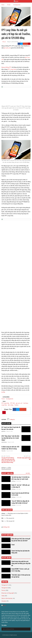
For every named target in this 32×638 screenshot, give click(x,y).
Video (3, 595)
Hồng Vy (4, 41)
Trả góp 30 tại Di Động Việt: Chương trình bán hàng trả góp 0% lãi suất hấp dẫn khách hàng (8, 460)
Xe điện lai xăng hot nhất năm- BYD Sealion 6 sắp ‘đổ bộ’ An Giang (10, 448)
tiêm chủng (10, 405)
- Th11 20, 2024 (18, 497)
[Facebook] (19, 44)
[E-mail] (26, 44)
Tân (2, 521)
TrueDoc (16, 405)
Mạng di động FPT (6, 67)
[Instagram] (10, 608)
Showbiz (3, 601)
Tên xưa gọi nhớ (10, 518)
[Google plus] (7, 608)
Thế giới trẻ (4, 587)
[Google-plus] (24, 44)
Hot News (25, 403)
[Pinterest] (29, 44)
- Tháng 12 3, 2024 (9, 431)
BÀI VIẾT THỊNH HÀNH (7, 473)
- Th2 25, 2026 (18, 505)
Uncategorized (9, 398)
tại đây (3, 392)
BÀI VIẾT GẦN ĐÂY (6, 558)
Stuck (13, 545)
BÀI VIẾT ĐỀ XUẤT (6, 423)
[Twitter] (21, 44)
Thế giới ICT (4, 585)
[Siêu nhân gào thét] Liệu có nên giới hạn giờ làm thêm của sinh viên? (20, 540)
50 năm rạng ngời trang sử (24, 458)
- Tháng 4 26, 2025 (9, 450)
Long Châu (4, 405)
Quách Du (3, 431)
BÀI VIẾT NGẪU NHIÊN (7, 535)
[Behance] (12, 608)
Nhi (2, 518)
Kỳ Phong (13, 481)
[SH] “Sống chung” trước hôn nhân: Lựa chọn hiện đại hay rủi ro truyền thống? (10, 438)
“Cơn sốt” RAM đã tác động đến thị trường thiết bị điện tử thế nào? (20, 502)
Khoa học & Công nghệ (7, 593)
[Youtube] (15, 608)
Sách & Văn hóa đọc (6, 598)
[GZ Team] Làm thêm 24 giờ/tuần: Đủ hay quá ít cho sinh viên (10, 428)
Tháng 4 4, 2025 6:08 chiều (12, 41)
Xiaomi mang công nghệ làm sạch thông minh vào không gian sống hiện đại (20, 563)
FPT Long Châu (12, 69)
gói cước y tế (7, 48)
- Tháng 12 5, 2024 (10, 442)
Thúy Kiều (3, 450)
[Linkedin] (18, 608)
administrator (4, 442)
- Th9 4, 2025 (18, 489)
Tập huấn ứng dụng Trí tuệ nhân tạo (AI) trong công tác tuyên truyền (20, 478)
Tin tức (3, 398)
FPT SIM (12, 403)
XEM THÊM (28, 473)
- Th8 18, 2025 (18, 481)
